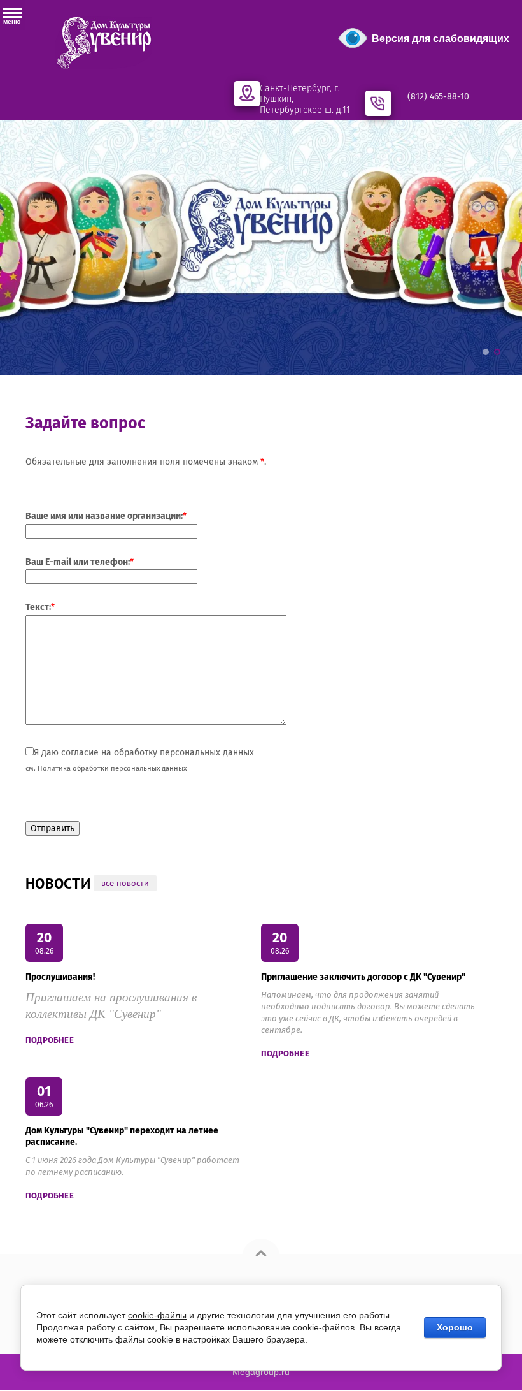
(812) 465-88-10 (438, 96)
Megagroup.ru (261, 1372)
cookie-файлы (157, 1315)
